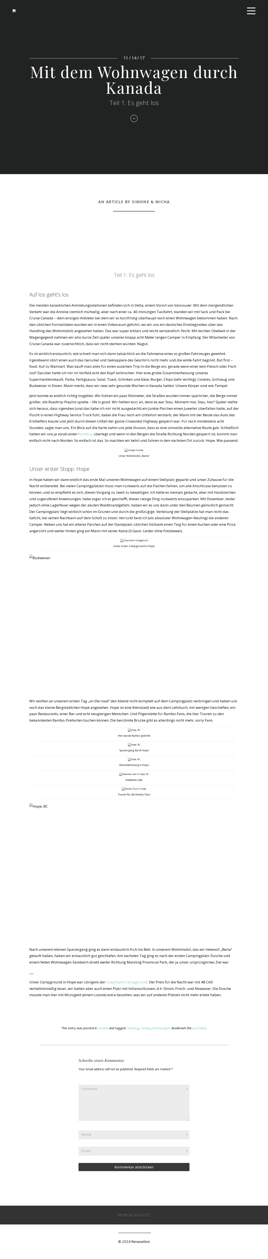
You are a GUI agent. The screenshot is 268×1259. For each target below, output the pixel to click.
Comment (89, 1088)
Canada (103, 1028)
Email (86, 1150)
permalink (199, 1028)
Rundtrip (85, 434)
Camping (132, 1028)
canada (145, 1028)
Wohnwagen (161, 1028)
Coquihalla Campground (126, 982)
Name (86, 1134)
